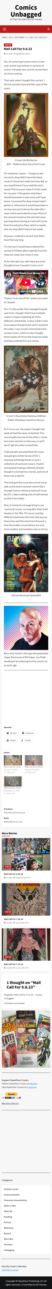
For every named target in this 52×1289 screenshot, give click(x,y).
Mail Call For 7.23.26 (13, 964)
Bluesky (33, 1083)
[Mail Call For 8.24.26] (26, 854)
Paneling (8, 1217)
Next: (13, 820)
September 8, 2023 (23, 54)
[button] (4, 28)
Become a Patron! (10, 1103)
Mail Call (8, 45)
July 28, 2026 (20, 923)
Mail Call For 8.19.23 (34, 767)
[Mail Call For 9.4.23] (13, 781)
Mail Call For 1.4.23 (12, 767)
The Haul (8, 1244)
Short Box (8, 1239)
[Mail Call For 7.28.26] (26, 899)
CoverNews (27, 1284)
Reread (7, 1233)
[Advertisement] (26, 699)
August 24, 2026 (21, 878)
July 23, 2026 (20, 968)
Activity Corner (11, 1189)
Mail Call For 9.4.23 (12, 788)
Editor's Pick (10, 1205)
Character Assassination (15, 1200)
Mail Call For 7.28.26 (13, 919)
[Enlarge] (44, 349)
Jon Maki (9, 54)
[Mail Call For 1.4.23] (13, 760)
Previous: (14, 811)
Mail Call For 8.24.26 (13, 874)
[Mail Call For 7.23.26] (26, 944)
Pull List (7, 1222)
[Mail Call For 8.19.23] (34, 760)
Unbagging (9, 1250)
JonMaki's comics (10, 1270)
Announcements (12, 1194)
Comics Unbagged (26, 11)
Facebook (32, 1087)
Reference (8, 1228)
